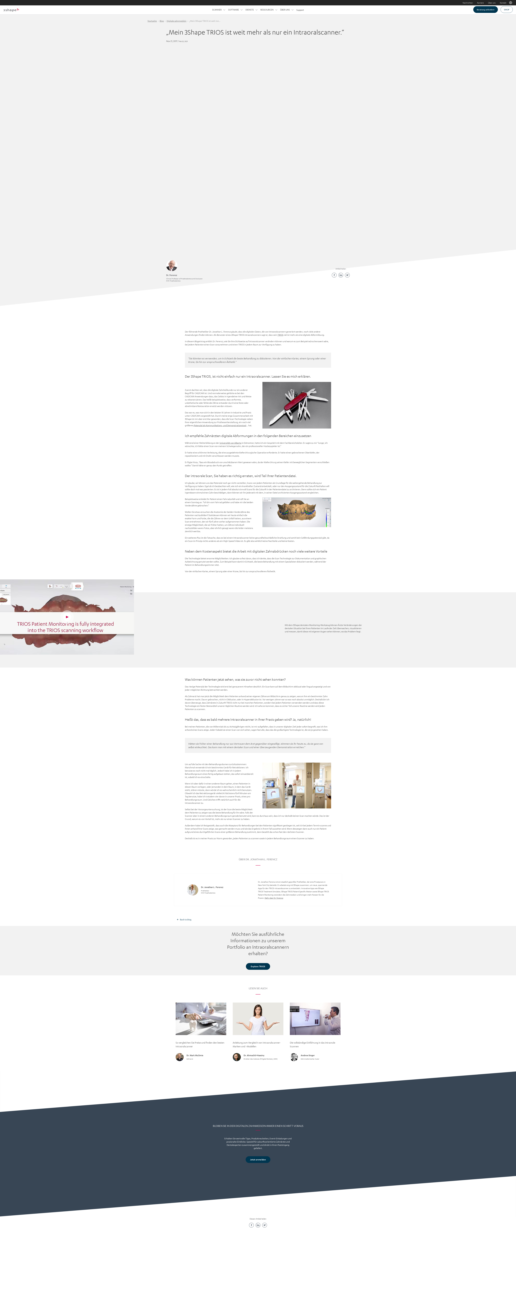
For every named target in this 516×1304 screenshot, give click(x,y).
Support (300, 10)
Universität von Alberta (230, 443)
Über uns (492, 2)
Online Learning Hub (241, 1263)
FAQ (209, 1272)
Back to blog (185, 919)
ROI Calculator (307, 1258)
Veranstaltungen (241, 1272)
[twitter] (347, 275)
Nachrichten (468, 2)
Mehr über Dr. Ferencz (274, 898)
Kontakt (503, 2)
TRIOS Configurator (307, 1267)
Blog (162, 21)
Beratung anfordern (485, 9)
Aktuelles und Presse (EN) (208, 1267)
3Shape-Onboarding (307, 1272)
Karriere (480, 2)
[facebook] (334, 275)
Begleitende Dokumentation (274, 1272)
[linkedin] (340, 275)
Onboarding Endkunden (307, 1276)
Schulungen (241, 1258)
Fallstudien (274, 1263)
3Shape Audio (208, 1276)
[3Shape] (11, 10)
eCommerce (307, 1263)
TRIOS (280, 335)
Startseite (152, 21)
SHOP (506, 9)
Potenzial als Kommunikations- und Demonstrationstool (220, 425)
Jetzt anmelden (258, 1159)
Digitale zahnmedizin (176, 21)
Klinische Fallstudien (274, 1267)
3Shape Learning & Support (241, 1267)
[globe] (510, 3)
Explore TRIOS (258, 966)
